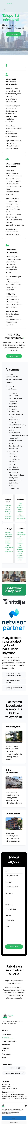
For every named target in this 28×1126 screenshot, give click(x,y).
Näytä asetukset (14, 1122)
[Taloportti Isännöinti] (9, 2)
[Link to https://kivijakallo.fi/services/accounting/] (7, 74)
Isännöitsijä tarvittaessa (11, 80)
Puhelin (8, 882)
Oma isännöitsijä (13, 163)
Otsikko (8, 916)
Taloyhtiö (9, 904)
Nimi (7, 871)
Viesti (7, 927)
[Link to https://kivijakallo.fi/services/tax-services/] (7, 159)
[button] (25, 1105)
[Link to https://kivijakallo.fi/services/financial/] (6, 65)
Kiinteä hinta (11, 249)
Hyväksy (14, 1118)
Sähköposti (9, 893)
